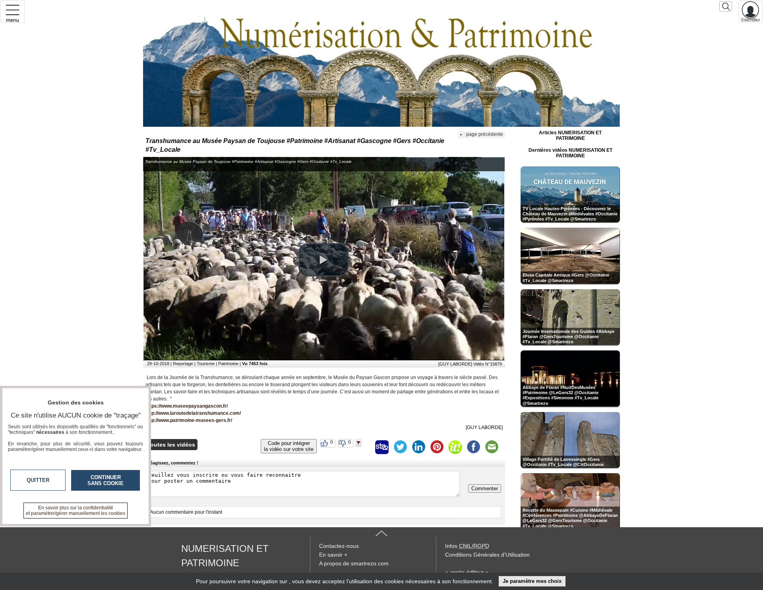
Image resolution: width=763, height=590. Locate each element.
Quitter (38, 480)
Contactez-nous (339, 546)
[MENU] (12, 11)
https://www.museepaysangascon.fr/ (186, 406)
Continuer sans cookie (105, 480)
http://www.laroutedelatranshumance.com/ (193, 413)
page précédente (484, 134)
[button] (323, 260)
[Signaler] (364, 447)
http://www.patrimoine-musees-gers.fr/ (188, 420)
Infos (467, 546)
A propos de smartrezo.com (354, 563)
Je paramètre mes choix (532, 581)
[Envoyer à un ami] (492, 447)
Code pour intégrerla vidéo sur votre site (289, 446)
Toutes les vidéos (171, 444)
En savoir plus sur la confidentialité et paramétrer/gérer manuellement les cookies (75, 510)
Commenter (484, 488)
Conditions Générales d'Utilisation (487, 554)
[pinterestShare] (437, 447)
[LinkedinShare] (418, 447)
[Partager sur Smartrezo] (382, 447)
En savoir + (333, 554)
